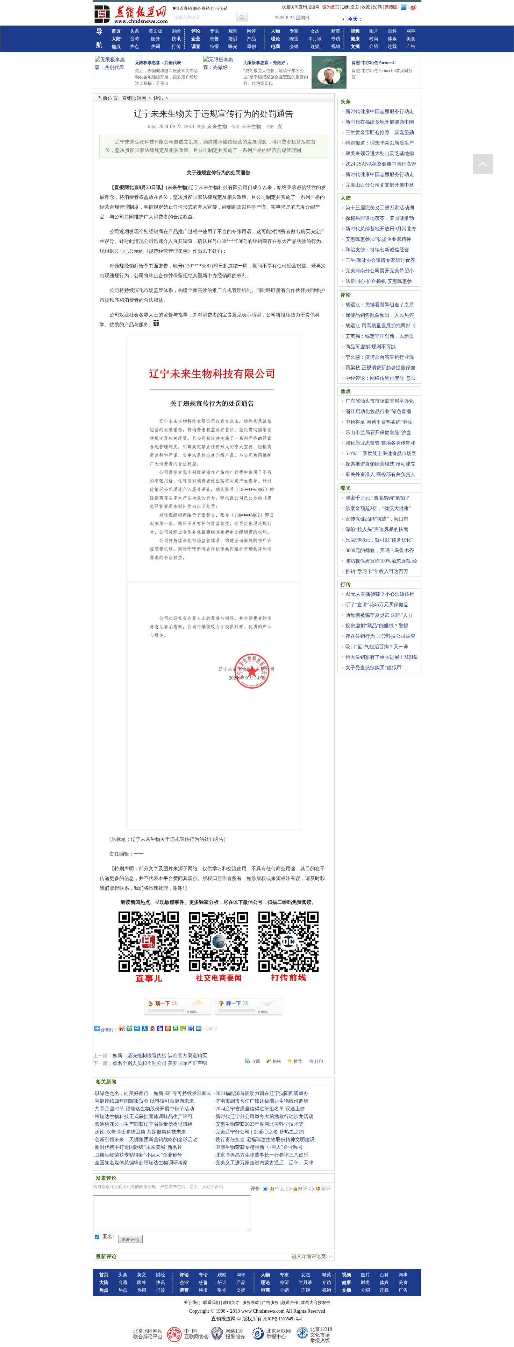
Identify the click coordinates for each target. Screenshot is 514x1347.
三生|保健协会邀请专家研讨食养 (380, 260)
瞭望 (294, 38)
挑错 (277, 1061)
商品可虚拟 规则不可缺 (370, 346)
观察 (232, 31)
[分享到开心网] (167, 1028)
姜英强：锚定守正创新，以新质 (379, 336)
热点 (134, 46)
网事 (410, 31)
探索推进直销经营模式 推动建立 (380, 464)
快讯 (176, 38)
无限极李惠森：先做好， (266, 62)
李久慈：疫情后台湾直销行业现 (379, 357)
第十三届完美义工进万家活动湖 (379, 207)
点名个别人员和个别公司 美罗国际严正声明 (160, 1063)
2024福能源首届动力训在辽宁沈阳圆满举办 (261, 1093)
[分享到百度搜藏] (160, 1028)
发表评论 (130, 1239)
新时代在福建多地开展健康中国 (379, 122)
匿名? (108, 1236)
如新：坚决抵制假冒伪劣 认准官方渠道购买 (160, 1055)
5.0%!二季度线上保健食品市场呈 (380, 453)
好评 (303, 1188)
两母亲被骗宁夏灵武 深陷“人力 (379, 615)
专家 (294, 31)
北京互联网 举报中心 (278, 1333)
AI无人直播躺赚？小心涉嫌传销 (379, 594)
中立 (280, 1188)
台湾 (134, 38)
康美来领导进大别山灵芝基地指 (379, 153)
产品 (251, 38)
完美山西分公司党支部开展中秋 (379, 185)
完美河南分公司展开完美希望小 (379, 270)
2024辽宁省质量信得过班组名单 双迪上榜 (260, 1108)
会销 (294, 46)
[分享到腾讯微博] (137, 1028)
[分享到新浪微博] (121, 1028)
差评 (326, 1188)
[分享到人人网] (144, 1028)
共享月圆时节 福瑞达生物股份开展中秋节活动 (144, 1108)
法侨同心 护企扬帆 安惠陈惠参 (378, 281)
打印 (319, 1061)
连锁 (315, 46)
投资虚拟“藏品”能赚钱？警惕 (376, 625)
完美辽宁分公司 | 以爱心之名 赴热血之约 (259, 1132)
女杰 (315, 31)
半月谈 (315, 38)
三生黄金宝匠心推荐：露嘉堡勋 (379, 132)
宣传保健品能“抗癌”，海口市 (376, 519)
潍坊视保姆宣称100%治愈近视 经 (381, 561)
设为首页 (330, 7)
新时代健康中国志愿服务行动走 (379, 111)
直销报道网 (134, 98)
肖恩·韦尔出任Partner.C (374, 62)
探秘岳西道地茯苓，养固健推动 (379, 218)
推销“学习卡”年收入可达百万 (376, 571)
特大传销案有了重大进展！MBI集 (381, 657)
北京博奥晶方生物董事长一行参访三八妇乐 (261, 1155)
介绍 (373, 46)
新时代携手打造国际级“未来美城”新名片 (138, 1147)
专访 (335, 38)
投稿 (377, 6)
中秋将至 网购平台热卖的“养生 (379, 422)
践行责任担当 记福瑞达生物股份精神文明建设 (265, 1139)
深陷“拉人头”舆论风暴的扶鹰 (376, 529)
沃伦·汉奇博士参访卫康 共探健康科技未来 (140, 1132)
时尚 (373, 38)
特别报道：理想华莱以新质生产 (379, 143)
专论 (214, 31)
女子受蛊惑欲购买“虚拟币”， (376, 667)
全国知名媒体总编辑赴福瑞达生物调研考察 (141, 1162)
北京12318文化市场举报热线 (321, 1335)
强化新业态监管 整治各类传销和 (380, 443)
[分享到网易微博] (152, 1028)
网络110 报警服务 (235, 1333)
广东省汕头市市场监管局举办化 (379, 401)
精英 (335, 31)
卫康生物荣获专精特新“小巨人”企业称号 (259, 1147)
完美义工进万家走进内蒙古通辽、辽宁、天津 (264, 1162)
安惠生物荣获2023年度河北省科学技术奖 (259, 1124)
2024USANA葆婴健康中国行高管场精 (378, 168)
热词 (155, 46)
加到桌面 (350, 7)
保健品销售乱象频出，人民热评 (379, 315)
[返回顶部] (483, 164)
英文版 (155, 31)
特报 (214, 46)
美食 (410, 38)
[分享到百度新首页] (190, 1028)
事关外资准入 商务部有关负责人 (380, 474)
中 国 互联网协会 (196, 1333)
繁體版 (391, 7)
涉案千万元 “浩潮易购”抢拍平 (377, 498)
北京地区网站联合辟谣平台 (148, 1333)
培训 (232, 38)
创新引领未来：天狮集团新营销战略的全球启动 (146, 1139)
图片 (373, 31)
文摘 (240, 1290)
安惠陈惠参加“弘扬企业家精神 (378, 239)
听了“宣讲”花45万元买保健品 (376, 604)
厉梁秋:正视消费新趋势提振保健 (380, 367)
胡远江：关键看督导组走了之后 (379, 304)
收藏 (366, 7)
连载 (392, 46)
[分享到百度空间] (183, 1028)
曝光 (232, 46)
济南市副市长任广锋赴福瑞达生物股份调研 (261, 1101)
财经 (176, 31)
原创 (251, 46)
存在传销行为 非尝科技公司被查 (380, 636)
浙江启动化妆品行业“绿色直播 (378, 411)
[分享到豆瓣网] (175, 1028)
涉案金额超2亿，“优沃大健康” (378, 508)
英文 (141, 1274)
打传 (176, 46)
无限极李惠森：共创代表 (158, 62)
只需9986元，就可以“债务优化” (379, 540)
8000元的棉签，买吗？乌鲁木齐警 (377, 554)
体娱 (392, 38)
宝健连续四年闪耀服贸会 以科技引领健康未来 (144, 1101)
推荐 (298, 1061)
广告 (410, 46)
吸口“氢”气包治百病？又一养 (376, 646)
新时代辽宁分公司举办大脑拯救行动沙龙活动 (264, 1116)
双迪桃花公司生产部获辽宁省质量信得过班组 (144, 1124)
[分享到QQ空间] (129, 1028)
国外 (155, 38)
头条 (134, 31)
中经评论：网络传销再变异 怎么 (380, 378)
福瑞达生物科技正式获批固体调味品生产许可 (144, 1116)
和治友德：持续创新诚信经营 (377, 249)
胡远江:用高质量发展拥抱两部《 (380, 325)
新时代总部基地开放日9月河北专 (380, 228)
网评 (251, 31)
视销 (335, 46)
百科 (392, 31)
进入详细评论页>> (311, 1256)
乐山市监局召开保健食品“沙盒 (378, 432)
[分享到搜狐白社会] (198, 1028)
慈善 (214, 38)
